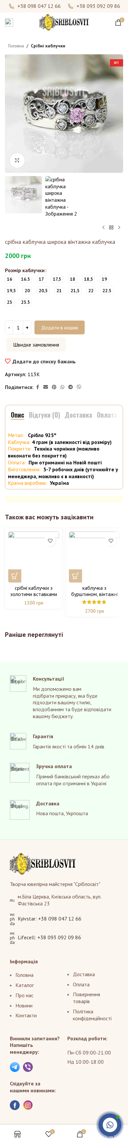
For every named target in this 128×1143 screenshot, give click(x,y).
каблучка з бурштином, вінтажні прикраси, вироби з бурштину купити (94, 597)
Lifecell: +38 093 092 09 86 (49, 937)
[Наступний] (119, 228)
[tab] (17, 415)
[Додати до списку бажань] (50, 540)
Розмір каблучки (25, 270)
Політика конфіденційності (92, 1015)
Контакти (26, 1015)
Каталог (24, 985)
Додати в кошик (59, 327)
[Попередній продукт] (103, 228)
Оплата (81, 984)
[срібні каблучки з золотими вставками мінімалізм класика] (33, 557)
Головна (16, 46)
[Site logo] (64, 21)
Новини (23, 1005)
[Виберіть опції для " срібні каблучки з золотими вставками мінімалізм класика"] (14, 576)
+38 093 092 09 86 (98, 6)
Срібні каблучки (48, 46)
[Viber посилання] (79, 387)
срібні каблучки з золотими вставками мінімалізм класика (33, 594)
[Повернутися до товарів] (111, 228)
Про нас (24, 995)
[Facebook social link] (37, 387)
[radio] (9, 279)
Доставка (84, 974)
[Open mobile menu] (9, 22)
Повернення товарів (86, 997)
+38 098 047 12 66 (39, 6)
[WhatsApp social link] (62, 387)
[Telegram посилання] (70, 387)
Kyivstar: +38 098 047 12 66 (49, 918)
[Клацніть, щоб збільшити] (17, 160)
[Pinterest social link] (54, 387)
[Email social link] (45, 387)
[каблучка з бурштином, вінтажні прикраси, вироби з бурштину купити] (94, 557)
